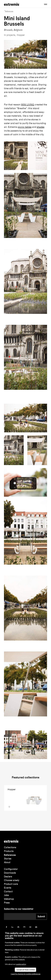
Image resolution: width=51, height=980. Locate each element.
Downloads (10, 872)
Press (7, 902)
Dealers (8, 876)
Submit (41, 916)
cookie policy (21, 964)
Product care (11, 884)
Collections (10, 847)
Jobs (6, 895)
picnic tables (24, 127)
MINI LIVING (27, 104)
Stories (7, 858)
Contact (8, 891)
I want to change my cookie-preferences (25, 974)
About (7, 862)
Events (7, 887)
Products (8, 851)
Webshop (9, 898)
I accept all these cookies (25, 970)
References (10, 854)
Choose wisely (11, 880)
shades (40, 127)
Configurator (11, 869)
